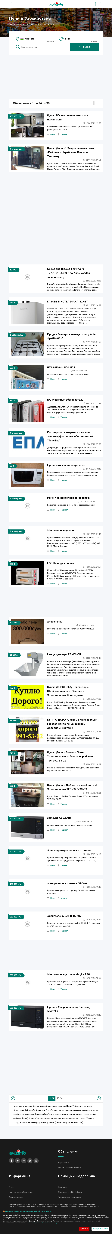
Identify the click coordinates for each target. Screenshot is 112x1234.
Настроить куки (100, 1228)
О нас (11, 1187)
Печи (67, 39)
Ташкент (64, 134)
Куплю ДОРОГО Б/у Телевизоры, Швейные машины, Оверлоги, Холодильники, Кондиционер (68, 691)
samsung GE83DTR (59, 818)
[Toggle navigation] (14, 4)
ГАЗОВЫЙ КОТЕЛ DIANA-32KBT (67, 301)
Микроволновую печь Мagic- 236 (68, 974)
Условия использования (69, 1197)
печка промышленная (61, 367)
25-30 (60, 1098)
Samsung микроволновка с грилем (69, 850)
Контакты (62, 1187)
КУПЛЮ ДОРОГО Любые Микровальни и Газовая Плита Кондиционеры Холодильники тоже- (73, 724)
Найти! (86, 47)
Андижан (65, 898)
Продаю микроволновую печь (66, 465)
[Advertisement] (56, 76)
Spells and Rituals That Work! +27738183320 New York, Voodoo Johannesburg (68, 273)
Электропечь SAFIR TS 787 (64, 916)
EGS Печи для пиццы (60, 563)
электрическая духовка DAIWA (67, 883)
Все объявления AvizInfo (70, 1167)
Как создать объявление (21, 1192)
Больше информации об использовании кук (42, 1223)
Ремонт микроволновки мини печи (68, 498)
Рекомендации (16, 1197)
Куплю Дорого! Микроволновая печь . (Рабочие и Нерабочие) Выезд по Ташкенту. (71, 152)
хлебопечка (54, 621)
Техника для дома (38, 24)
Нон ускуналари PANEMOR (64, 654)
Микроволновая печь (60, 530)
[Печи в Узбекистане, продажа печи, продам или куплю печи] (56, 3)
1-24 (52, 1098)
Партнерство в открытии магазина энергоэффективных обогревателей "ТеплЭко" (70, 436)
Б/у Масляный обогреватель (65, 400)
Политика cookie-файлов (70, 1192)
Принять (84, 1228)
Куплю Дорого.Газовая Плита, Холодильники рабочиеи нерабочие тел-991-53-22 (70, 756)
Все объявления (17, 24)
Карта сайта (63, 1162)
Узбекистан (30, 39)
